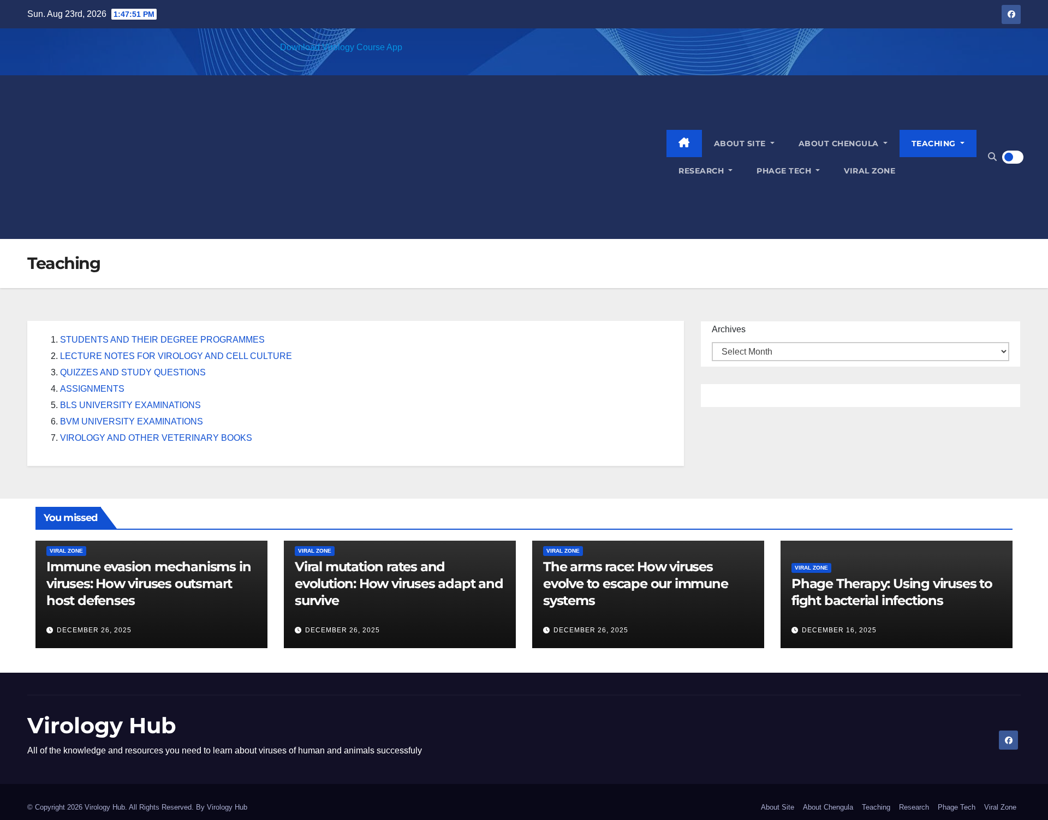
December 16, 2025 (839, 630)
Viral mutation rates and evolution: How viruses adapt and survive (399, 583)
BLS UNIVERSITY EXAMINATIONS (130, 405)
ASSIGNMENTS (92, 388)
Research (702, 171)
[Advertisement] (346, 157)
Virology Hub (101, 725)
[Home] (684, 143)
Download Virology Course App (341, 47)
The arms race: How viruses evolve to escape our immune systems (635, 583)
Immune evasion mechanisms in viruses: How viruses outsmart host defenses (148, 583)
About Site (741, 143)
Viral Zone (869, 171)
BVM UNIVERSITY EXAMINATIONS (131, 421)
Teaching (935, 143)
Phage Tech (785, 171)
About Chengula (840, 143)
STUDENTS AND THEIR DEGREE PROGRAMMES (162, 339)
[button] (992, 156)
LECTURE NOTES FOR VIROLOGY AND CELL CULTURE (176, 356)
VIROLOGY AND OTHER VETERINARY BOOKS (156, 437)
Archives (729, 329)
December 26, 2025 (94, 630)
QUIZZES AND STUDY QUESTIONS (133, 372)
